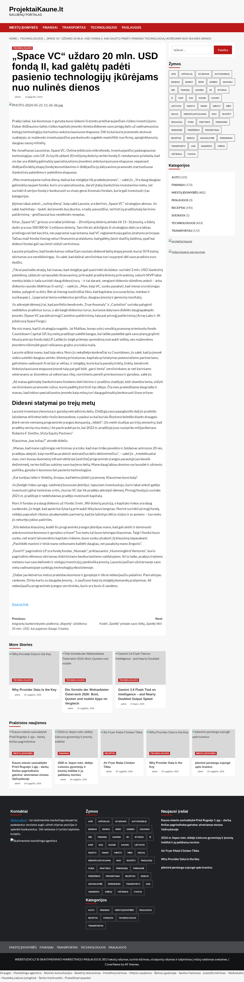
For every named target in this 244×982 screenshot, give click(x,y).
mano (204, 106)
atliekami (203, 74)
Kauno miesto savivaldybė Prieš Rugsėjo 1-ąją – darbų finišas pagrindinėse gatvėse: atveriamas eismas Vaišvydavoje (30, 770)
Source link (20, 604)
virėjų (221, 146)
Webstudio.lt (18, 820)
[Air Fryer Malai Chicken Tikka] (122, 743)
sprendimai (226, 138)
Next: (131, 621)
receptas (176, 138)
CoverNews (112, 964)
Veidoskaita (235, 973)
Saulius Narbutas (190, 973)
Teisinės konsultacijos (58, 973)
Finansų (185, 90)
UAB (193, 146)
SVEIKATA (178, 215)
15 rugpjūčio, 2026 (85, 708)
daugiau (228, 82)
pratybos (204, 122)
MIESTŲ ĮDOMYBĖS (23, 27)
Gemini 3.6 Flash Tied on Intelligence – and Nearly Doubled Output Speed (137, 694)
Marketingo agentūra (27, 973)
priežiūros (194, 130)
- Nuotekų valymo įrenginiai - (19, 978)
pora (191, 122)
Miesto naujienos (140, 973)
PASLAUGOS (131, 27)
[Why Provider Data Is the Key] (34, 668)
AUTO (176, 177)
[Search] (232, 27)
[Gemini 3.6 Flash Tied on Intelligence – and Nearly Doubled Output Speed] (140, 668)
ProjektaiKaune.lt (36, 9)
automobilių (222, 74)
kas (191, 98)
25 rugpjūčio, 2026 (215, 771)
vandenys (206, 146)
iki (210, 90)
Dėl (173, 90)
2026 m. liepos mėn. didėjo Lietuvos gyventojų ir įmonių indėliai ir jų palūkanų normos (197, 840)
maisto (191, 106)
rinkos (191, 138)
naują (174, 114)
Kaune (202, 98)
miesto (217, 106)
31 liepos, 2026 (137, 704)
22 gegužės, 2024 (34, 96)
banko (189, 82)
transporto (178, 146)
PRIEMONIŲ (221, 122)
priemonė (176, 130)
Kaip (180, 98)
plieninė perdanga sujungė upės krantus (186, 867)
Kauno (215, 98)
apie (173, 74)
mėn (228, 106)
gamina (199, 90)
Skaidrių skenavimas (87, 973)
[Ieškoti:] (193, 50)
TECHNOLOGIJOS (104, 27)
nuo (214, 114)
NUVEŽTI (226, 114)
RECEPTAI (178, 207)
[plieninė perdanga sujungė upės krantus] (213, 743)
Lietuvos (176, 106)
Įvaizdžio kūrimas (214, 973)
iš (172, 98)
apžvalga (187, 74)
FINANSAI (50, 27)
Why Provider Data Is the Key (34, 690)
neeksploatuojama (195, 114)
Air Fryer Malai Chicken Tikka (180, 850)
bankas (175, 82)
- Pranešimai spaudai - (78, 978)
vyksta (191, 154)
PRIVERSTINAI (212, 130)
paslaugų (176, 122)
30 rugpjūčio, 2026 (32, 695)
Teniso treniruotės (51, 978)
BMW (201, 82)
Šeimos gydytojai (165, 973)
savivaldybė (207, 138)
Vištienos (176, 154)
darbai (213, 82)
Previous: (49, 623)
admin (18, 96)
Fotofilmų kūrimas (115, 973)
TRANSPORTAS (74, 27)
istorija (222, 90)
